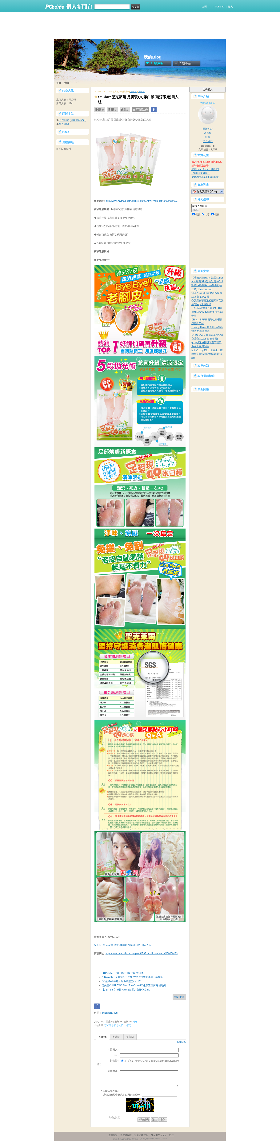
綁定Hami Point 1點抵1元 (205, 169)
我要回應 (181, 1042)
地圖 (207, 137)
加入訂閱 (64, 124)
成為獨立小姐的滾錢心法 (205, 177)
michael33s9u (110, 1012)
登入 (230, 6)
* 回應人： (114, 1049)
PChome (219, 6)
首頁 (58, 82)
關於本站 (208, 128)
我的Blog (152, 57)
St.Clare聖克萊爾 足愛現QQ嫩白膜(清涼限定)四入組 (122, 945)
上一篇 (133, 91)
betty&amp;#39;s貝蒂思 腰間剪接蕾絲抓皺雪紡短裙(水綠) (207, 354)
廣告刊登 (113, 1135)
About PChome (158, 1135)
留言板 (207, 133)
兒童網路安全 (141, 1135)
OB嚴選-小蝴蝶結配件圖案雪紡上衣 (121, 981)
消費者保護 (126, 1135)
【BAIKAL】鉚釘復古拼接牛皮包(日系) (123, 972)
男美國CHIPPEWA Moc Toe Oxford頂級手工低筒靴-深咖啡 (134, 985)
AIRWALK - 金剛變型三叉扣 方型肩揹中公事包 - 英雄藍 (132, 977)
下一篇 (141, 91)
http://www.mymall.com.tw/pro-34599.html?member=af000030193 (142, 200)
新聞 (204, 6)
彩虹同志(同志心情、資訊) (117, 1025)
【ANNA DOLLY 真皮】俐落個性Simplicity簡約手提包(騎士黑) (207, 312)
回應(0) (102, 1037)
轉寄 (135, 1021)
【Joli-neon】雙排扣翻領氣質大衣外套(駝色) (126, 989)
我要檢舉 (179, 996)
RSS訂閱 (64, 120)
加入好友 (208, 141)
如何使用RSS (78, 120)
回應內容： (114, 1071)
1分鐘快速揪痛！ (200, 173)
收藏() (130, 1036)
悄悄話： (115, 1060)
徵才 (171, 1135)
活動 (66, 82)
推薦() (116, 1036)
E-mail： (115, 1055)
